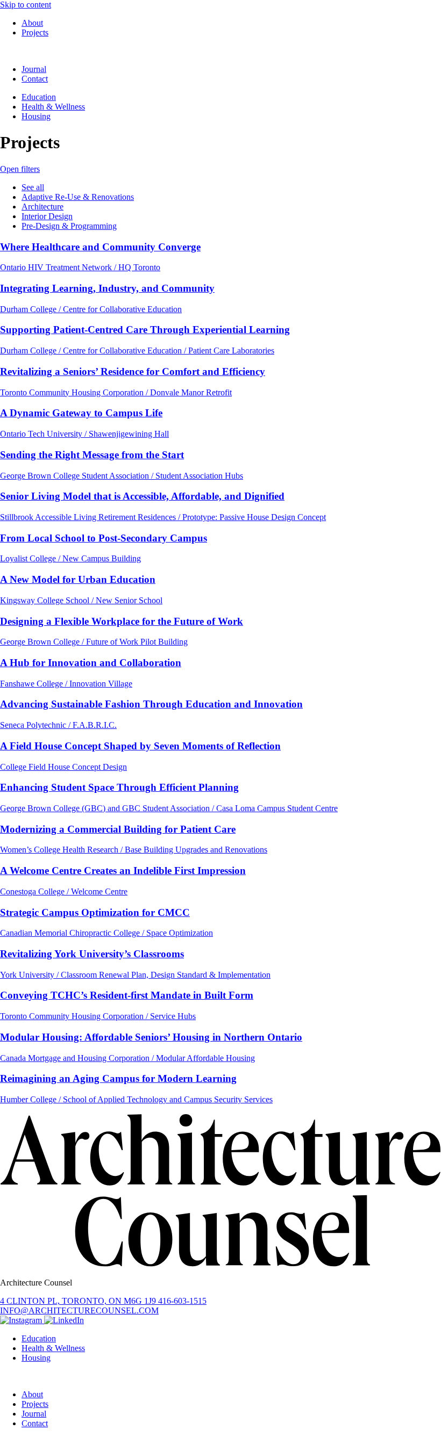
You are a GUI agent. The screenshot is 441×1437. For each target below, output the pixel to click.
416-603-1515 (182, 1300)
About (32, 22)
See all (33, 187)
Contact (35, 78)
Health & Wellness (53, 106)
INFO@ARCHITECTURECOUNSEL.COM (79, 1310)
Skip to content (25, 4)
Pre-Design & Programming (69, 225)
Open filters (20, 169)
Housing (36, 116)
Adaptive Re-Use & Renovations (78, 196)
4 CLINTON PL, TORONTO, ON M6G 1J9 (79, 1300)
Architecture (42, 206)
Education (39, 97)
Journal (34, 69)
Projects (35, 32)
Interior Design (47, 216)
